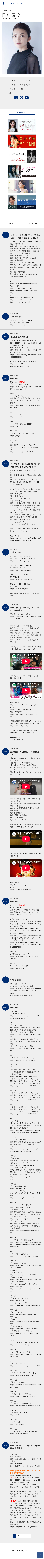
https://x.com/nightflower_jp (20, 709)
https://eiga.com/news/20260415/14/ (24, 1086)
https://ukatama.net (17, 1415)
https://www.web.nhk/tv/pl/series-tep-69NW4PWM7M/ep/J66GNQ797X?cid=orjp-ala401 (26, 991)
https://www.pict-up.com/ (19, 1433)
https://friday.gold (16, 1286)
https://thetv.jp (15, 426)
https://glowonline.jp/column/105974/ (24, 1329)
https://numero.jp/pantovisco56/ (22, 1198)
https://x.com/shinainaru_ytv (21, 288)
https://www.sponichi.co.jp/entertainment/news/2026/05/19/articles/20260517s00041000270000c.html (25, 945)
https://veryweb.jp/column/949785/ (23, 1314)
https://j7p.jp (15, 436)
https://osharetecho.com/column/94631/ (25, 1305)
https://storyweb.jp (17, 968)
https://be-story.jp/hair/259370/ (22, 452)
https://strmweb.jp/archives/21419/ (23, 1165)
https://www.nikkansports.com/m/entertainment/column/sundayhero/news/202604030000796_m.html (25, 1244)
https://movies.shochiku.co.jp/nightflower (25, 705)
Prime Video (15, 737)
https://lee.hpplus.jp (17, 1188)
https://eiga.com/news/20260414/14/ (24, 1100)
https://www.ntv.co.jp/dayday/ (21, 579)
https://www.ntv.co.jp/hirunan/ (21, 570)
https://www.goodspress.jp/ (20, 1207)
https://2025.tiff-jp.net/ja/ (19, 726)
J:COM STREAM (16, 740)
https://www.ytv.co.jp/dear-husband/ (23, 283)
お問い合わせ (22, 112)
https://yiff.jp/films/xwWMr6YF (21, 1475)
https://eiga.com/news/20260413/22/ (24, 1114)
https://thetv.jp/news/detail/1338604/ (24, 1256)
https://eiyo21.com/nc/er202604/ (22, 1396)
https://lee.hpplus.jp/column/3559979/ (24, 1076)
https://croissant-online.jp (20, 1345)
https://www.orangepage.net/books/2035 (25, 1366)
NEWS (12, 223)
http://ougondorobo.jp (18, 885)
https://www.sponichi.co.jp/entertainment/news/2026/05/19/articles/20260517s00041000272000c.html (25, 931)
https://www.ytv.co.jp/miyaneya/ (22, 561)
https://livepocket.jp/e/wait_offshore (23, 1527)
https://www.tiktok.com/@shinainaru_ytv (25, 300)
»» (29, 1536)
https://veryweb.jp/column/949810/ (23, 1275)
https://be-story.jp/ (17, 1424)
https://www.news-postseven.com (23, 1060)
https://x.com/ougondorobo (20, 889)
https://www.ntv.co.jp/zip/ (19, 589)
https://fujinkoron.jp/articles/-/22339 (23, 914)
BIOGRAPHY (32, 223)
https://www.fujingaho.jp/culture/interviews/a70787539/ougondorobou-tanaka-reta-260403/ (25, 1268)
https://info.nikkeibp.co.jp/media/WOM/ (25, 1405)
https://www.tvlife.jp (17, 417)
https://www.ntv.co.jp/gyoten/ (21, 325)
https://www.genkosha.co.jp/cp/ (22, 1375)
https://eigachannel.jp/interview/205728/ (25, 1219)
